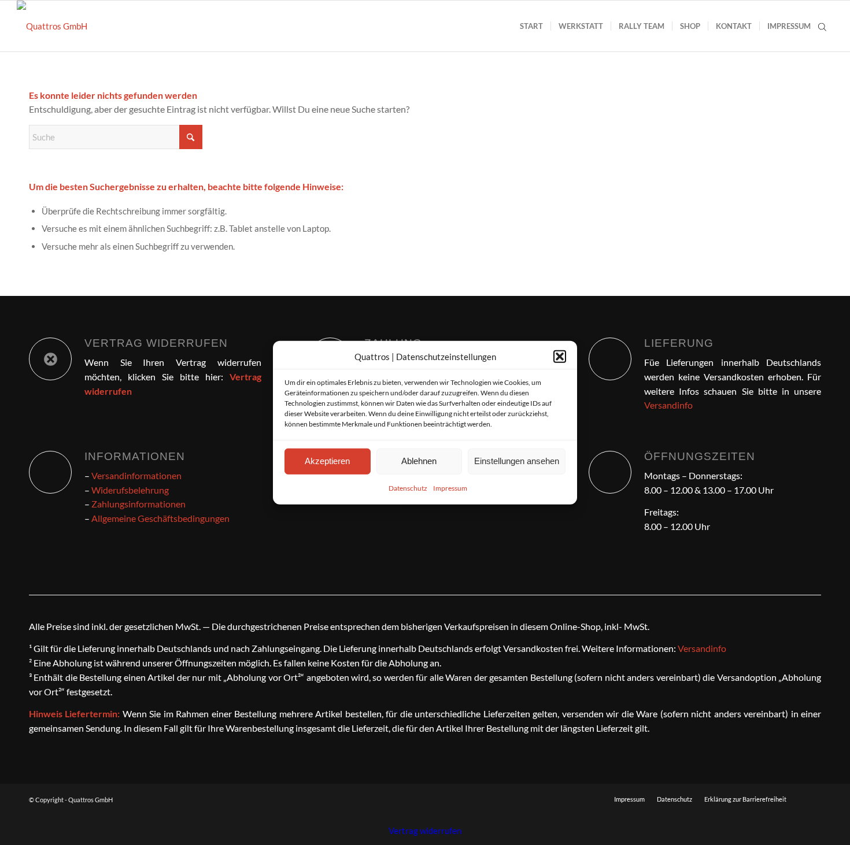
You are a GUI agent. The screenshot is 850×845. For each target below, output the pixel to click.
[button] (560, 356)
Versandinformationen (136, 475)
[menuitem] (531, 26)
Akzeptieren (327, 461)
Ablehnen (419, 461)
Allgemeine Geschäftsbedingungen (160, 518)
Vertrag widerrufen (425, 830)
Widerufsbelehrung (130, 489)
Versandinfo (668, 404)
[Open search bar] (822, 26)
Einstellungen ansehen (516, 461)
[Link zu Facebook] (812, 798)
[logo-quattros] (52, 26)
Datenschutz (408, 488)
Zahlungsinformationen (138, 503)
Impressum (450, 488)
